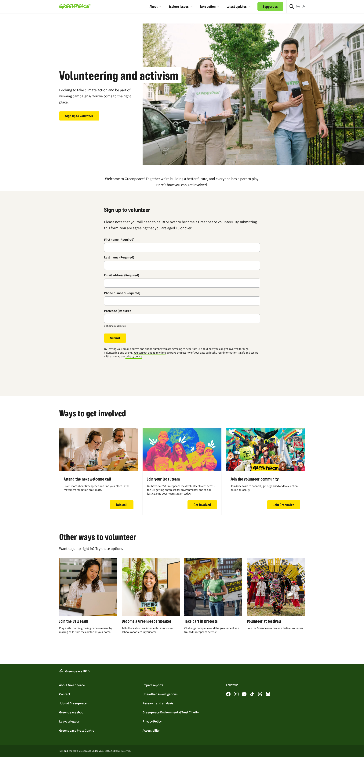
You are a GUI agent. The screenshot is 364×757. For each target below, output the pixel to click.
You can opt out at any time (150, 352)
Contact (64, 694)
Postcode (118, 311)
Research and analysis (158, 703)
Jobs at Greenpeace (73, 703)
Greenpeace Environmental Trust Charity (171, 712)
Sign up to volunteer (79, 116)
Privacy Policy (152, 721)
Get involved (202, 504)
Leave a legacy (69, 721)
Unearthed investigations (160, 694)
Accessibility (151, 730)
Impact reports (153, 685)
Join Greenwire (283, 504)
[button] (155, 6)
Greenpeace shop (71, 712)
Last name (119, 257)
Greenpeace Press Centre (76, 730)
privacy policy (134, 356)
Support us (270, 6)
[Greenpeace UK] (75, 6)
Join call (121, 504)
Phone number (122, 293)
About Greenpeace (72, 685)
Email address (121, 275)
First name (119, 239)
